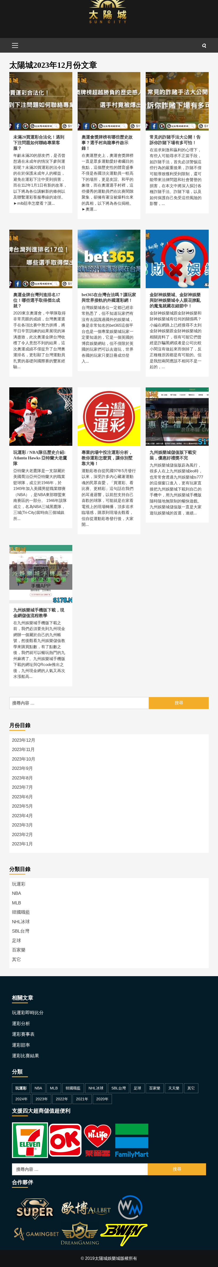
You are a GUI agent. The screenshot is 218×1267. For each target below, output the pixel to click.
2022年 (62, 1099)
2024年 (21, 1099)
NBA (16, 893)
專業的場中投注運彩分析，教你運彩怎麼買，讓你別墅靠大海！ (107, 458)
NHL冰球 (21, 921)
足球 (16, 940)
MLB (16, 902)
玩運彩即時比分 (28, 1012)
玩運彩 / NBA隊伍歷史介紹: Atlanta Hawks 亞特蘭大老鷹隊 (40, 458)
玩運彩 (19, 884)
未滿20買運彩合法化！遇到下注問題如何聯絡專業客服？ (38, 142)
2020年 (102, 1099)
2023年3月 (22, 825)
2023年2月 (22, 834)
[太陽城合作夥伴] (80, 1222)
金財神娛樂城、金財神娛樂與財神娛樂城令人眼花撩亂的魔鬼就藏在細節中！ (175, 300)
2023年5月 (22, 806)
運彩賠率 (21, 1045)
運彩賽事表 (23, 1034)
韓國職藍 (21, 912)
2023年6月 (22, 796)
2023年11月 (23, 749)
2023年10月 (23, 759)
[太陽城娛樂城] (107, 18)
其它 (16, 959)
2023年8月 (22, 778)
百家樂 (19, 950)
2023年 (42, 1099)
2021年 (82, 1099)
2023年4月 (22, 815)
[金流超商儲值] (80, 1140)
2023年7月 (22, 787)
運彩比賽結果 (25, 1055)
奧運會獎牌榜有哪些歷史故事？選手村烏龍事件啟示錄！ (107, 142)
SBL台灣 (20, 931)
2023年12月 (23, 740)
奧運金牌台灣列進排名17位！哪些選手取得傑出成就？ (36, 300)
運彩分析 (21, 1023)
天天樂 (173, 1088)
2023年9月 (22, 768)
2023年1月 (22, 843)
